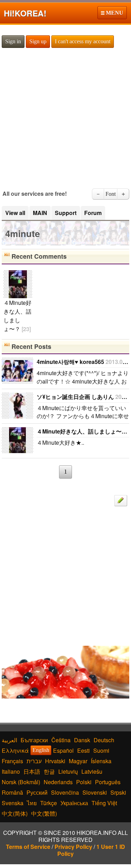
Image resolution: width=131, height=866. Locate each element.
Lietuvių (68, 771)
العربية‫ (9, 740)
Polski (84, 782)
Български (34, 740)
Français (12, 761)
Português (108, 782)
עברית (34, 761)
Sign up (37, 41)
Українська (74, 803)
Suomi (101, 750)
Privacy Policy (73, 847)
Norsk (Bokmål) (21, 782)
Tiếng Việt (104, 803)
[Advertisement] (65, 117)
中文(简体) (15, 813)
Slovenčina (65, 792)
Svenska (12, 803)
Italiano (11, 771)
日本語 (31, 771)
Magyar (78, 761)
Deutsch (104, 740)
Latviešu (91, 771)
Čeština (61, 740)
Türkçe (48, 803)
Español (63, 750)
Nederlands (58, 782)
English (40, 750)
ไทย (32, 803)
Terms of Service (28, 847)
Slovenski (94, 792)
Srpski (118, 792)
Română (12, 792)
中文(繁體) (44, 813)
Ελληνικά (15, 750)
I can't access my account (82, 41)
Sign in (13, 41)
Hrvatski (55, 761)
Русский (37, 792)
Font (110, 194)
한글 (49, 771)
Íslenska (101, 761)
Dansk (82, 740)
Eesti (83, 750)
